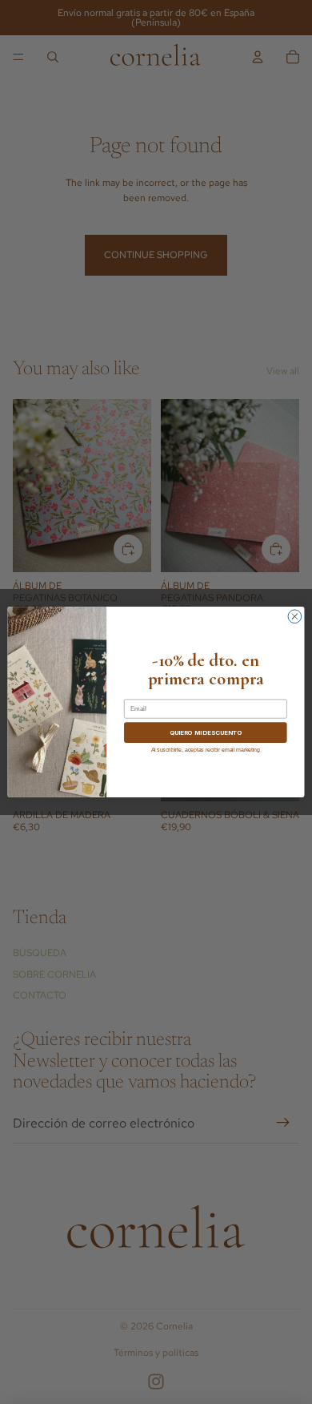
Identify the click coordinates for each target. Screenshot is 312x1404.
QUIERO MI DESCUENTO (206, 732)
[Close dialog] (295, 616)
